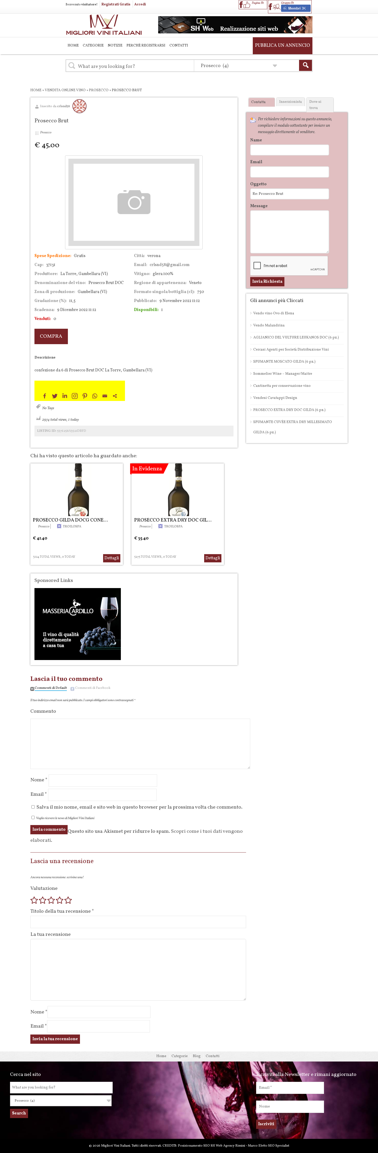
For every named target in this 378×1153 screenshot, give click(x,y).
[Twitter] (54, 395)
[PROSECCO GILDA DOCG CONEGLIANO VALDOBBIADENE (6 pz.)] (76, 489)
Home (73, 45)
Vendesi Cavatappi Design (275, 398)
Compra (51, 336)
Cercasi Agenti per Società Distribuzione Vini (291, 349)
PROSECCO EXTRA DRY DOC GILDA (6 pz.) (181, 520)
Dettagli (111, 558)
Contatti (178, 45)
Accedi (140, 4)
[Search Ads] (305, 65)
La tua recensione (50, 934)
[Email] (104, 395)
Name (256, 140)
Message (259, 206)
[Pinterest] (84, 395)
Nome (39, 780)
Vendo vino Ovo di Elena (273, 313)
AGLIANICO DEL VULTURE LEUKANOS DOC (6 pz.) (296, 337)
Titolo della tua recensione (62, 911)
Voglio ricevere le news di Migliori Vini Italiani (64, 818)
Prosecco (99, 90)
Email (38, 794)
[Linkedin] (64, 395)
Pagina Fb (258, 3)
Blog (197, 1056)
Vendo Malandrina (269, 325)
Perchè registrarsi (146, 45)
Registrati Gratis (115, 4)
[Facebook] (44, 395)
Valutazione (44, 888)
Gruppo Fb (287, 3)
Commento (43, 711)
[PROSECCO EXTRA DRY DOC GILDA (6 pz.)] (177, 489)
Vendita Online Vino (65, 90)
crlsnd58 (63, 106)
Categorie (93, 45)
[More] (114, 395)
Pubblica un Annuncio (282, 45)
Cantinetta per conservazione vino (282, 385)
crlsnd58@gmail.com (170, 265)
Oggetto (258, 184)
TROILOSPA (72, 526)
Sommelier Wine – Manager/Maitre (282, 373)
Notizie (115, 45)
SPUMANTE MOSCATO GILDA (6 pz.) (284, 361)
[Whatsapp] (94, 395)
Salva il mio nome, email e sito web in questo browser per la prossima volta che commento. (139, 807)
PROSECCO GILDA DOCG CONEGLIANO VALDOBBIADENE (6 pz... (105, 520)
